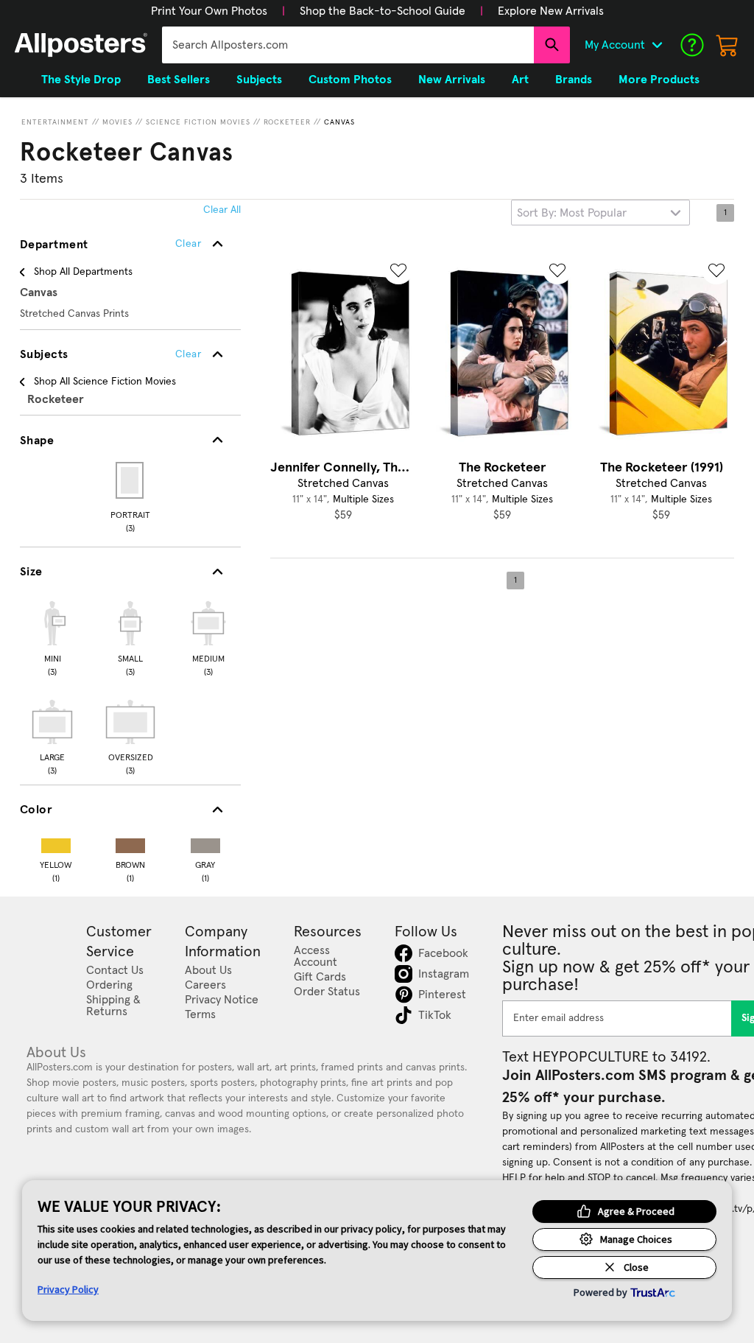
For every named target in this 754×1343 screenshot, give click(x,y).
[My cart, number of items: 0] (727, 45)
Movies (117, 122)
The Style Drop (81, 79)
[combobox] (348, 45)
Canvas (339, 122)
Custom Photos (350, 79)
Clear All (222, 210)
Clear (188, 354)
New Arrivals (451, 79)
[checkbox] (52, 636)
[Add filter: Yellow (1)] (56, 842)
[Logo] (81, 45)
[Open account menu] (657, 45)
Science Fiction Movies (198, 122)
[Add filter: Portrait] (131, 480)
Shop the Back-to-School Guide (382, 11)
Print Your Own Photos (209, 11)
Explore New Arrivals (551, 11)
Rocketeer (287, 122)
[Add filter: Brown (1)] (130, 842)
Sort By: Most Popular (572, 213)
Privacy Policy (68, 1289)
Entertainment (55, 122)
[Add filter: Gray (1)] (205, 842)
